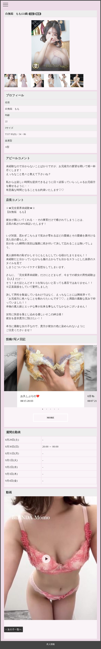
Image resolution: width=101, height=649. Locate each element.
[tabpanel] (50, 376)
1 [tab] (42, 409)
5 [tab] (58, 409)
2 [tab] (46, 409)
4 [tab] (54, 409)
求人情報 (50, 644)
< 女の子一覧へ (13, 629)
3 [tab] (50, 409)
